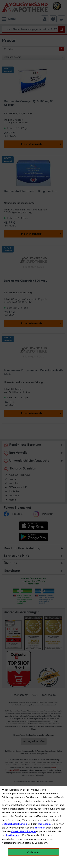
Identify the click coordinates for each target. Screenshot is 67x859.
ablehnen (40, 828)
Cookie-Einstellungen (23, 831)
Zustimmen (12, 835)
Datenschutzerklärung (14, 824)
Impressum (44, 824)
